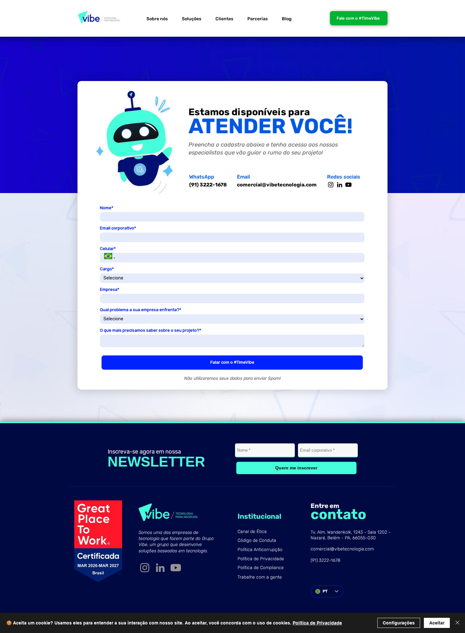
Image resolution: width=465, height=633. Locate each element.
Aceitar (436, 622)
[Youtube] (348, 184)
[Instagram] (330, 184)
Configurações (399, 622)
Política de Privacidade (317, 622)
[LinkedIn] (339, 184)
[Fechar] (457, 623)
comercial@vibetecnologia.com (277, 185)
